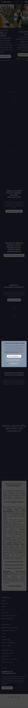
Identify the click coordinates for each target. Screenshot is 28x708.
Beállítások (13, 363)
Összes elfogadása (13, 356)
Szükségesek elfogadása (13, 360)
